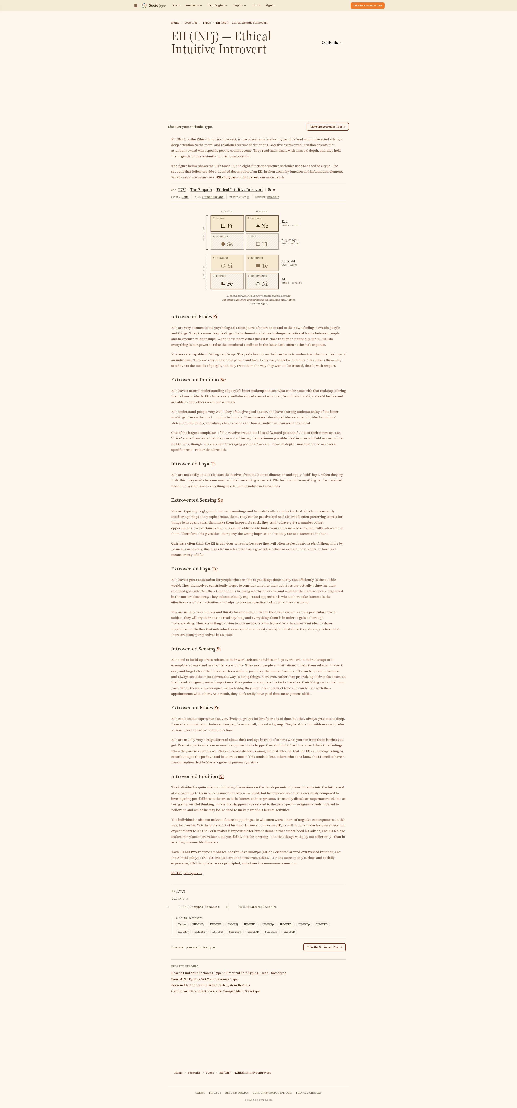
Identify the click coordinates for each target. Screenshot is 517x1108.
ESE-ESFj (216, 924)
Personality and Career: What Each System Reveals (210, 985)
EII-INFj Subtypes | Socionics (199, 907)
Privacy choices (309, 1092)
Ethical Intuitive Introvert (239, 189)
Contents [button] (330, 42)
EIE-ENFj (198, 924)
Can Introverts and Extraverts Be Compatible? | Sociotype (215, 991)
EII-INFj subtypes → (186, 873)
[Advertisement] (258, 88)
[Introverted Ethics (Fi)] (269, 189)
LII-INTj (183, 932)
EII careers (252, 177)
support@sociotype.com (272, 1092)
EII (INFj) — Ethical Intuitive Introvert (241, 23)
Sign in (270, 5)
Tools (256, 5)
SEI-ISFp (253, 932)
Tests (176, 5)
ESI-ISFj (233, 924)
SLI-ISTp (289, 932)
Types (207, 23)
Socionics (192, 5)
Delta (185, 197)
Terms (200, 1092)
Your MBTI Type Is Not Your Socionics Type (204, 979)
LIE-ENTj (322, 924)
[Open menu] (135, 5)
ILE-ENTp (286, 924)
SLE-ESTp (271, 932)
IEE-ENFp (250, 924)
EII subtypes (226, 177)
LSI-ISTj (217, 932)
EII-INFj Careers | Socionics (257, 907)
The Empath (201, 189)
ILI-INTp (304, 924)
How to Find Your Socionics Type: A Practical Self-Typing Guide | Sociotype (228, 973)
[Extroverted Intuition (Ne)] (274, 189)
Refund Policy (237, 1092)
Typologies (216, 5)
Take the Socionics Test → (327, 127)
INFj (182, 189)
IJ (248, 197)
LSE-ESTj (200, 932)
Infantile (273, 197)
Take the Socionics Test (367, 5)
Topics (238, 5)
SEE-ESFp (235, 932)
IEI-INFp (268, 924)
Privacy (215, 1092)
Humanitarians (212, 197)
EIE (278, 825)
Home (175, 23)
